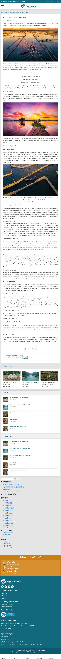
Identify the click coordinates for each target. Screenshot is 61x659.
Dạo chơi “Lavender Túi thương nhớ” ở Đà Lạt (21, 412)
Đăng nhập (7, 542)
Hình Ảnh (4, 595)
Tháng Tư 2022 (8, 500)
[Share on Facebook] (25, 349)
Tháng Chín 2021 (8, 512)
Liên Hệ (4, 598)
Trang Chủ (4, 12)
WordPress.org (8, 547)
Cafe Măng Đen (13, 419)
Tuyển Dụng (7, 534)
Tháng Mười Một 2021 (9, 508)
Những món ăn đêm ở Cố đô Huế (18, 426)
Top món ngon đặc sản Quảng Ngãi (19, 397)
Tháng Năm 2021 (8, 515)
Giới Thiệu (4, 593)
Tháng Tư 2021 (8, 517)
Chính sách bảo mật (7, 606)
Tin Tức (10, 12)
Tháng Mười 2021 (8, 510)
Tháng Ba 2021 (8, 518)
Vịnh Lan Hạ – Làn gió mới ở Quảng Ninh (20, 404)
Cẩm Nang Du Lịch (8, 532)
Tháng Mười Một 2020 (9, 523)
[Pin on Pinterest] (32, 349)
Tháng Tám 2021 (8, 513)
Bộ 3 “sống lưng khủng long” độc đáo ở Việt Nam (16, 357)
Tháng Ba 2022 (8, 502)
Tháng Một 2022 (8, 505)
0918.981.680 (11, 1)
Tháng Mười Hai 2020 (9, 522)
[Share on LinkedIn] (35, 349)
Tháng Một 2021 (8, 520)
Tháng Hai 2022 (8, 503)
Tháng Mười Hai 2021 (9, 507)
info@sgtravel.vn (21, 1)
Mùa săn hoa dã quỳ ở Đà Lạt (14, 355)
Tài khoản (49, 1)
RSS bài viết (7, 543)
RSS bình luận (7, 545)
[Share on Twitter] (28, 349)
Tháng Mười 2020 (8, 525)
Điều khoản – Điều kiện (7, 604)
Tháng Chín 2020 (8, 527)
